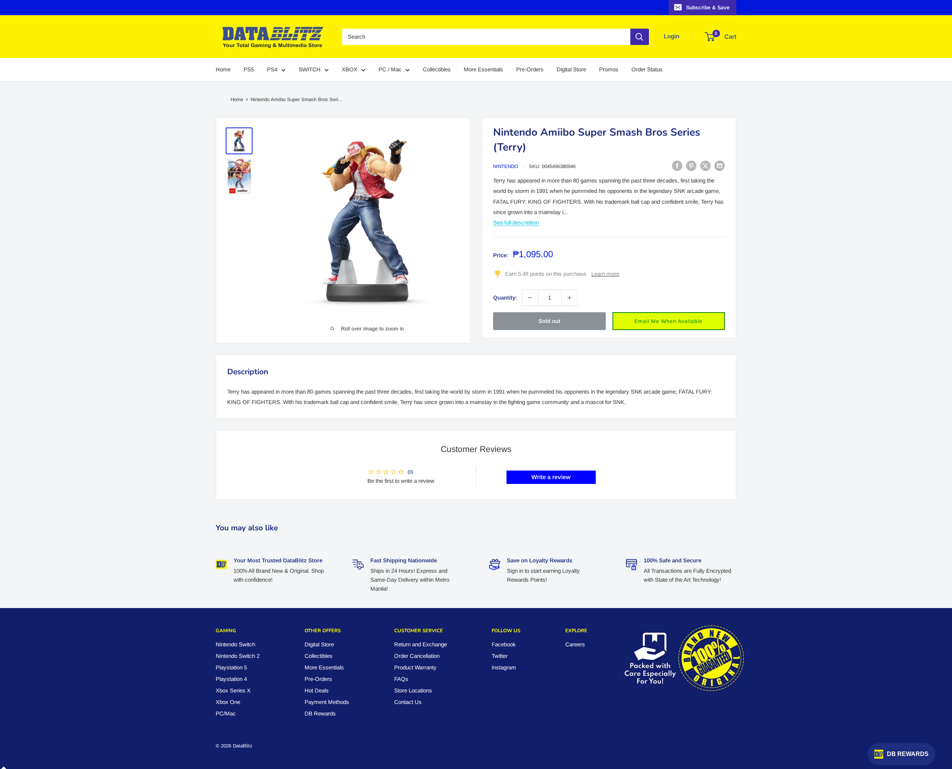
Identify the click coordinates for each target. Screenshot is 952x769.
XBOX (349, 70)
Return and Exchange (420, 644)
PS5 (249, 70)
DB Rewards (320, 713)
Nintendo (505, 166)
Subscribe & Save (708, 7)
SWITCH (310, 70)
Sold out (549, 321)
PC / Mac (390, 70)
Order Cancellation (417, 656)
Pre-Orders (530, 70)
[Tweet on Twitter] (705, 165)
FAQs (401, 679)
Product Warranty (415, 667)
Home (223, 70)
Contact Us (408, 702)
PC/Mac (226, 713)
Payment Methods (327, 702)
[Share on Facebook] (677, 165)
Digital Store (571, 70)
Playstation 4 (231, 679)
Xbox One (228, 702)
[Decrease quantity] (530, 298)
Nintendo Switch (235, 644)
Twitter (500, 656)
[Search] (639, 37)
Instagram (504, 667)
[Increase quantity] (569, 298)
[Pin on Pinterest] (691, 165)
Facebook (504, 644)
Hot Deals (317, 690)
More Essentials (483, 70)
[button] (668, 321)
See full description (516, 222)
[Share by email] (719, 165)
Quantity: (505, 297)
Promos (608, 70)
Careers (575, 644)
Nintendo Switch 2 (238, 656)
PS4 (272, 70)
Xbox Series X (233, 690)
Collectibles (437, 70)
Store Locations (413, 690)
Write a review (550, 477)
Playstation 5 (231, 667)
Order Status (647, 70)
